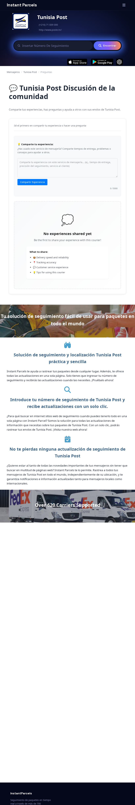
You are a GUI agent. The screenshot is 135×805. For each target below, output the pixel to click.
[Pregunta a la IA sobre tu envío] (119, 62)
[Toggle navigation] (124, 5)
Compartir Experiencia (32, 182)
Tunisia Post (30, 72)
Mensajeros (13, 72)
